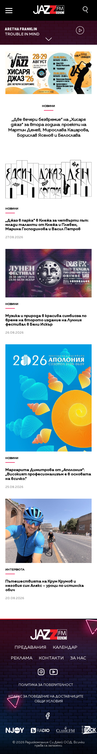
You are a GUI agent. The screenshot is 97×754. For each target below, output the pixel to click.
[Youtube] (53, 672)
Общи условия (48, 701)
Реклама (21, 658)
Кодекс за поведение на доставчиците (45, 696)
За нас (78, 658)
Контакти (51, 658)
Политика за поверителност (46, 685)
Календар (65, 647)
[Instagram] (41, 672)
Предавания (30, 647)
